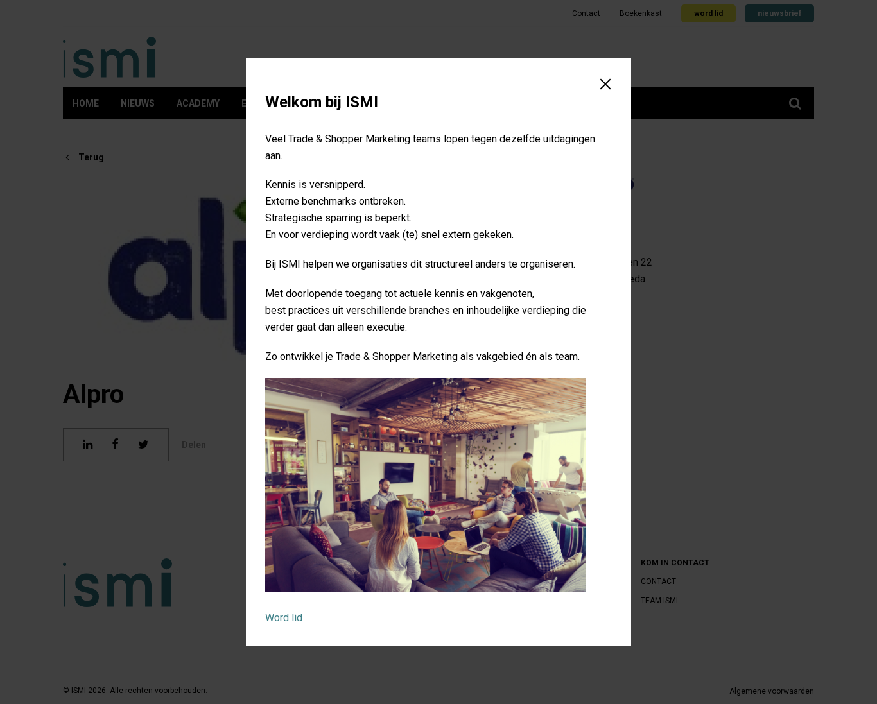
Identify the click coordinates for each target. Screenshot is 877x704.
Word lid (283, 618)
